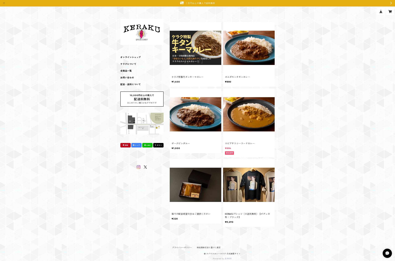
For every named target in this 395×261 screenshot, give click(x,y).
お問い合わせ (127, 77)
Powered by (219, 258)
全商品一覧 (126, 70)
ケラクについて (128, 64)
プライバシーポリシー (182, 247)
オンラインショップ (130, 57)
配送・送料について (130, 84)
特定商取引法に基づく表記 (209, 247)
